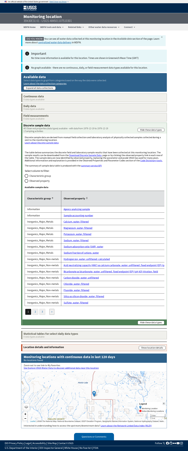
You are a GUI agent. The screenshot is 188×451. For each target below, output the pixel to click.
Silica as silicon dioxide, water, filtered (84, 296)
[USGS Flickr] (174, 444)
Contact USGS (65, 443)
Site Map (52, 443)
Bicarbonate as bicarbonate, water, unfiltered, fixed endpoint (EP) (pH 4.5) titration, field (111, 271)
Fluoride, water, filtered (76, 290)
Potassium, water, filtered (77, 234)
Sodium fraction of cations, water (81, 252)
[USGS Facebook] (167, 444)
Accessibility (39, 443)
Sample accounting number (78, 215)
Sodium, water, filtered (76, 240)
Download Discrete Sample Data (85, 155)
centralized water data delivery (54, 42)
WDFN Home (30, 27)
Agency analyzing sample (77, 209)
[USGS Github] (171, 444)
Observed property (39, 180)
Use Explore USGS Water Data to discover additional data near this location (61, 367)
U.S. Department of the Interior (21, 448)
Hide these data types (151, 129)
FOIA (95, 448)
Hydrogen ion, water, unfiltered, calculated (87, 259)
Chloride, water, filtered (76, 284)
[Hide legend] (164, 403)
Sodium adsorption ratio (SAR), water (83, 246)
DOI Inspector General (51, 448)
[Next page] (51, 312)
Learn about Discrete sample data (42, 142)
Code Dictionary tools (151, 160)
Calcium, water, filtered (76, 221)
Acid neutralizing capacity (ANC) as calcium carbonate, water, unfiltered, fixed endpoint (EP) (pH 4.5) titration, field (125, 265)
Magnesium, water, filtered (78, 228)
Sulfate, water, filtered (76, 302)
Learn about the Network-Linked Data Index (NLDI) (126, 425)
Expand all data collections (39, 87)
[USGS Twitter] (164, 444)
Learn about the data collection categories (45, 83)
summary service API (91, 165)
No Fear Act (85, 448)
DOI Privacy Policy (14, 443)
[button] (94, 394)
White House (71, 448)
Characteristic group (40, 175)
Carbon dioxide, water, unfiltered (81, 277)
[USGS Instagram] (181, 444)
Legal (28, 443)
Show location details (152, 347)
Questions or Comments (94, 436)
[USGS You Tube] (178, 444)
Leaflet (33, 421)
